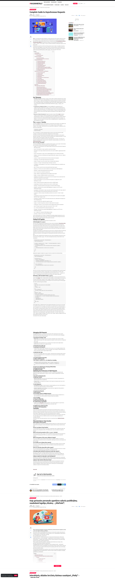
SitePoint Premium (61, 418)
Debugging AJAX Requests (39, 59)
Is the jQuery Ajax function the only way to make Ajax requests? (45, 92)
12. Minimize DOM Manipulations (41, 83)
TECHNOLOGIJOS (76, 35)
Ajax (34, 38)
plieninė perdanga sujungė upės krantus (79, 24)
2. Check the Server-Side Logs (41, 62)
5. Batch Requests (39, 76)
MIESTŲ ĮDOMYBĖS (76, 25)
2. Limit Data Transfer (40, 73)
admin (33, 14)
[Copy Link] (78, 15)
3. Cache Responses (39, 74)
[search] (80, 3)
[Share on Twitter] (76, 15)
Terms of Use (43, 479)
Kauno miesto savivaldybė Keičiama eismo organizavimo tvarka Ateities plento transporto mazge (79, 38)
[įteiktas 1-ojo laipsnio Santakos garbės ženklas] (71, 30)
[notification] (78, 3)
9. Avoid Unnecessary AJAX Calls (41, 80)
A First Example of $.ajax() (40, 57)
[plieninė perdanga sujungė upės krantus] (71, 25)
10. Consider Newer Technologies (41, 81)
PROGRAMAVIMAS (32, 9)
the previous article (62, 223)
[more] (72, 3)
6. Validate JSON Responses (41, 66)
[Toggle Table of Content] (53, 51)
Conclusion (36, 84)
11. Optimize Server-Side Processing (41, 82)
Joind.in (39, 278)
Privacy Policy (58, 479)
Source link (35, 469)
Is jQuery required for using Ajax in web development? (44, 93)
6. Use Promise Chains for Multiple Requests (43, 77)
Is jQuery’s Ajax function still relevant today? (43, 94)
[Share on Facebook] (75, 15)
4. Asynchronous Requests (40, 75)
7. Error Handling (39, 78)
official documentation (37, 141)
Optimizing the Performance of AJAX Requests (41, 71)
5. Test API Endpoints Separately (41, 65)
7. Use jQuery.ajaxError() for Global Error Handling (43, 67)
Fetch (59, 114)
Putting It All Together (38, 56)
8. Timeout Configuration (40, 79)
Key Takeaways (37, 52)
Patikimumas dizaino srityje (39, 554)
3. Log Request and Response (41, 63)
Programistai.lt (36, 3)
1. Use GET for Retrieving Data (41, 72)
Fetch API (41, 402)
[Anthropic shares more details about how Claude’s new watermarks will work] (71, 34)
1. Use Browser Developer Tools (41, 61)
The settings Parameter (40, 55)
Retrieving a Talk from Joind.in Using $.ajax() (43, 58)
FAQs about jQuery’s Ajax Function (40, 85)
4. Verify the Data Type (40, 64)
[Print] (79, 15)
